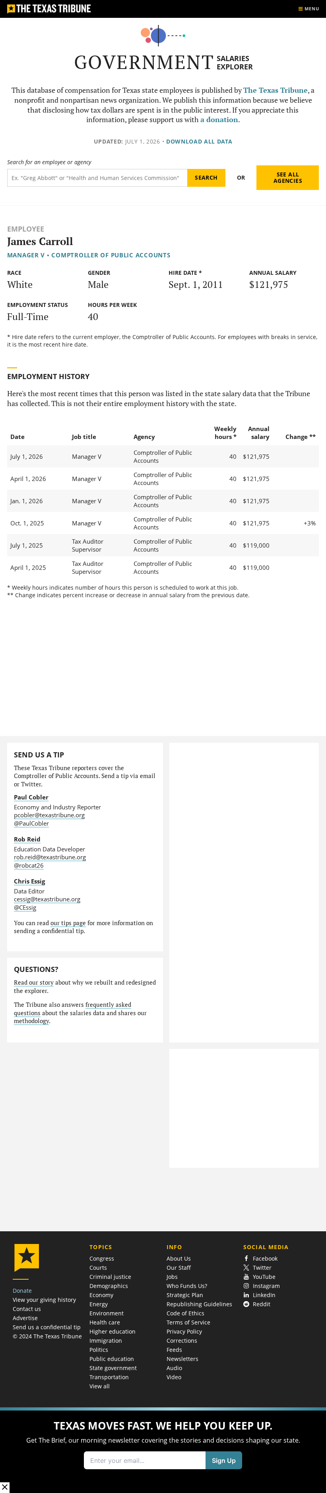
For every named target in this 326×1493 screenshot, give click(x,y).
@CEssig (25, 907)
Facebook (265, 1258)
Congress (101, 1258)
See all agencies (288, 177)
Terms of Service (188, 1322)
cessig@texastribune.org (47, 899)
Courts (98, 1267)
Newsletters (182, 1359)
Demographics (108, 1286)
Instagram (266, 1286)
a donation (219, 119)
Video (174, 1377)
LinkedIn (264, 1295)
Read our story (34, 982)
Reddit (261, 1304)
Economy (101, 1295)
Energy (98, 1304)
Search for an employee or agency (49, 162)
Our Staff (179, 1267)
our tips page (68, 923)
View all (99, 1386)
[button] (163, 1450)
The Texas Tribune (275, 90)
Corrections (182, 1340)
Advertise (25, 1318)
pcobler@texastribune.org (49, 815)
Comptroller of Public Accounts (110, 255)
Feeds (174, 1349)
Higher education (112, 1331)
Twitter (262, 1267)
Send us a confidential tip (47, 1327)
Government (144, 62)
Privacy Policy (184, 1331)
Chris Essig (29, 881)
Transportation (109, 1377)
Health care (104, 1322)
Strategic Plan (185, 1295)
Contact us (27, 1309)
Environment (106, 1313)
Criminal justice (110, 1276)
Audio (174, 1368)
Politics (98, 1349)
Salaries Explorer (235, 62)
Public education (111, 1359)
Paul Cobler (31, 797)
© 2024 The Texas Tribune (47, 1336)
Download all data (199, 141)
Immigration (105, 1340)
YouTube (264, 1276)
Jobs (172, 1276)
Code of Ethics (185, 1313)
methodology (31, 1021)
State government (113, 1368)
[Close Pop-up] (5, 1487)
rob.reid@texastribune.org (50, 857)
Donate (22, 1290)
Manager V (26, 255)
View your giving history (44, 1299)
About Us (179, 1258)
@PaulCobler (31, 823)
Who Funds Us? (187, 1286)
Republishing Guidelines (199, 1304)
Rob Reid (27, 839)
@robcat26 (29, 865)
